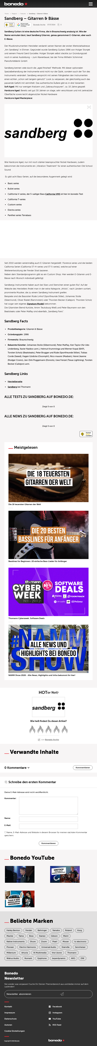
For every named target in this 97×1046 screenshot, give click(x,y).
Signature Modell (35, 304)
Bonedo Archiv (39, 25)
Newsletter (19, 994)
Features (23, 13)
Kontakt (8, 1006)
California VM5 (52, 194)
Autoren (8, 1025)
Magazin (14, 13)
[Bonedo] (16, 3)
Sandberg (12, 387)
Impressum (9, 1013)
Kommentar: (10, 798)
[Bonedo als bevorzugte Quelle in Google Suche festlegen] (23, 24)
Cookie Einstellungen (14, 1031)
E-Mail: (7, 825)
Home (7, 13)
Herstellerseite (15, 381)
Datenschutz (10, 1019)
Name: (7, 818)
